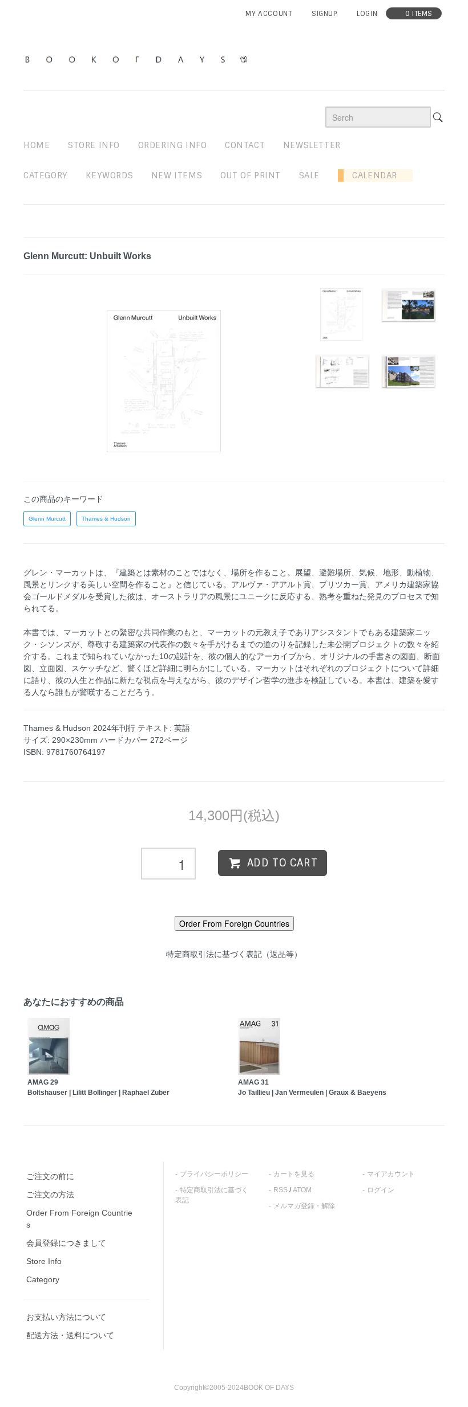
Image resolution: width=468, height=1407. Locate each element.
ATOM (302, 1190)
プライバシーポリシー (214, 1174)
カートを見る (293, 1174)
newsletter (312, 145)
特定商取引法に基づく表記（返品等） (234, 954)
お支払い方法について (66, 1317)
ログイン (380, 1190)
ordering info (172, 145)
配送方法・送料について (70, 1335)
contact (245, 145)
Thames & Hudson (106, 519)
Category (45, 175)
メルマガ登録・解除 (304, 1206)
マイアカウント (391, 1174)
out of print (250, 175)
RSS (280, 1190)
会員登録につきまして (66, 1243)
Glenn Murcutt (47, 519)
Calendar (370, 175)
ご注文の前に (50, 1176)
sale (309, 175)
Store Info (44, 1261)
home (36, 145)
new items (176, 175)
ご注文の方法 (50, 1194)
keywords (109, 175)
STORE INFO (94, 145)
